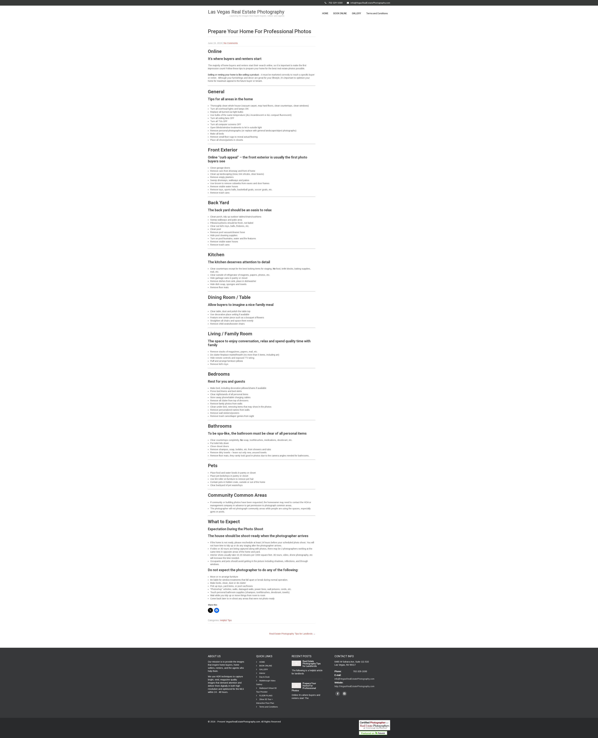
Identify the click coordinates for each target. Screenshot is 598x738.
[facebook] (337, 693)
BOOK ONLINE (340, 13)
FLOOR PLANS (265, 696)
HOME (325, 13)
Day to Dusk (264, 677)
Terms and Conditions (377, 13)
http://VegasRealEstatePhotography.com (354, 686)
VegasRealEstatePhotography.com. (243, 721)
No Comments (231, 43)
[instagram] (344, 693)
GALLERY (356, 13)
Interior (262, 673)
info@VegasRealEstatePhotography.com (370, 2)
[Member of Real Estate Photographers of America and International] (374, 729)
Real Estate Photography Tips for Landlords (292, 633)
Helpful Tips (226, 620)
